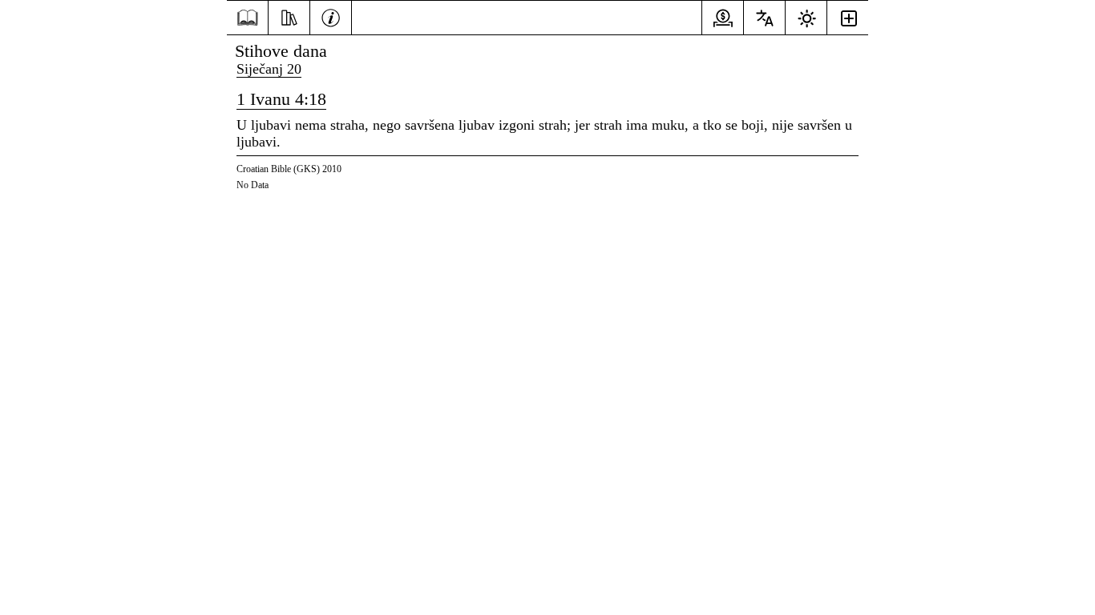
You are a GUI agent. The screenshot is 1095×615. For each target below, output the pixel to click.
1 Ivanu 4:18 (281, 99)
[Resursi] (289, 16)
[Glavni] (247, 18)
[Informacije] (331, 16)
